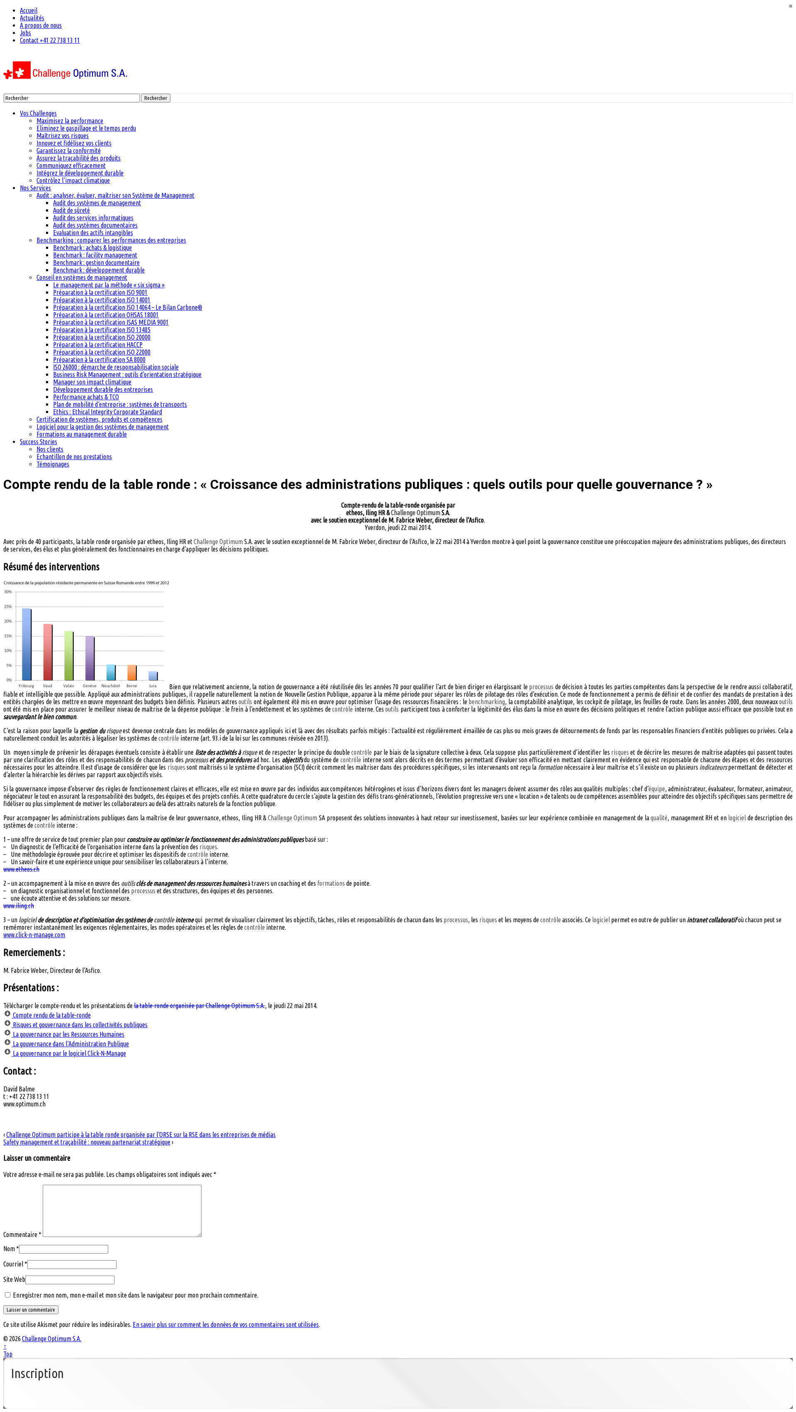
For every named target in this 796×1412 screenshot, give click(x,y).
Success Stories (38, 441)
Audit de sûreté (71, 210)
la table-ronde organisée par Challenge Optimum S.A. (199, 1005)
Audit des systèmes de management (97, 203)
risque (114, 730)
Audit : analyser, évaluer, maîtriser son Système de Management (115, 195)
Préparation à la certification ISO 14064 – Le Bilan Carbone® (127, 307)
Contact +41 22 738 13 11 (50, 40)
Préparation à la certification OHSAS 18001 (106, 314)
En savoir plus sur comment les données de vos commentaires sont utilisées (226, 1324)
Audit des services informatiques (93, 217)
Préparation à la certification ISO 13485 (101, 329)
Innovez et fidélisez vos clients (74, 143)
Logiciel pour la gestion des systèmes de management (102, 426)
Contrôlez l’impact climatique (73, 180)
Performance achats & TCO (86, 397)
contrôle (342, 709)
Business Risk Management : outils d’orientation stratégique (127, 374)
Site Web (14, 1279)
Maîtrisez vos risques (62, 135)
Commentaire (22, 1234)
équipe (656, 788)
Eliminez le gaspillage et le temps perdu (86, 128)
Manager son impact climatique (92, 382)
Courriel (13, 1264)
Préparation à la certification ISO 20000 (101, 337)
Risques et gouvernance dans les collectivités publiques (80, 1024)
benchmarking (486, 701)
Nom (9, 1248)
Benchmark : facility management (95, 255)
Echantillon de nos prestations (74, 456)
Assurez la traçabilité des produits (78, 158)
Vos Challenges (38, 113)
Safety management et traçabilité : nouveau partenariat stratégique (86, 1142)
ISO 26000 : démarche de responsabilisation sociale (116, 367)
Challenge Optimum (415, 512)
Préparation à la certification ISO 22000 (101, 352)
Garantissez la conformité (68, 150)
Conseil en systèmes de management (81, 277)
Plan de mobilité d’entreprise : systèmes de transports (120, 404)
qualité (658, 817)
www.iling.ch (18, 905)
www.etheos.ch (21, 869)
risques (620, 752)
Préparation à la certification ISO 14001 (101, 300)
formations (331, 883)
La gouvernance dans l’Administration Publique (70, 1043)
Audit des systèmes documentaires (95, 225)
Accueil (28, 10)
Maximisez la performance (69, 120)
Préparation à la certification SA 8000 (99, 359)
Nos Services (35, 188)
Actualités (32, 18)
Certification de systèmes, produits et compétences (99, 419)
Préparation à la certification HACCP (98, 344)
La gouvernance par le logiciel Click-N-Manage (69, 1053)
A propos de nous (41, 25)
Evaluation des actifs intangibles (93, 232)
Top (7, 1354)
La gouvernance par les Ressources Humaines (68, 1034)
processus (541, 686)
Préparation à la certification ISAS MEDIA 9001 (111, 322)
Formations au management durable (81, 434)
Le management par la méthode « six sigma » (109, 285)
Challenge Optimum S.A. (51, 1338)
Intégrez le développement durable (80, 173)
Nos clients (49, 449)
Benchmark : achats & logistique (92, 247)
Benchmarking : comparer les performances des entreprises (111, 240)
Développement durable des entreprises (103, 389)
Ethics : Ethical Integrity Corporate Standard (107, 412)
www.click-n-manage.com (34, 934)
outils (245, 701)
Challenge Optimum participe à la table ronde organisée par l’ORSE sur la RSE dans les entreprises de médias (141, 1134)
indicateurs (713, 767)
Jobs (25, 32)
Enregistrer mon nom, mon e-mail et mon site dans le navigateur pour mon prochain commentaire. (135, 1295)
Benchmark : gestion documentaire (96, 262)
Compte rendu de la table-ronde (51, 1015)
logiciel (737, 817)
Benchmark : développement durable (99, 270)
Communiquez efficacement (71, 165)
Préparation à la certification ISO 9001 (100, 292)
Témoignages (52, 464)
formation (550, 767)
